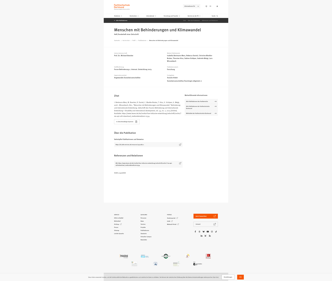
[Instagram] (212, 232)
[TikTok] (216, 232)
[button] (201, 95)
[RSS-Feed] (210, 236)
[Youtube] (208, 232)
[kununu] (206, 236)
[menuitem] (118, 16)
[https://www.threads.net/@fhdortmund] (199, 232)
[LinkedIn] (201, 236)
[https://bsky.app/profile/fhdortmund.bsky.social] (204, 232)
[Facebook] (195, 232)
